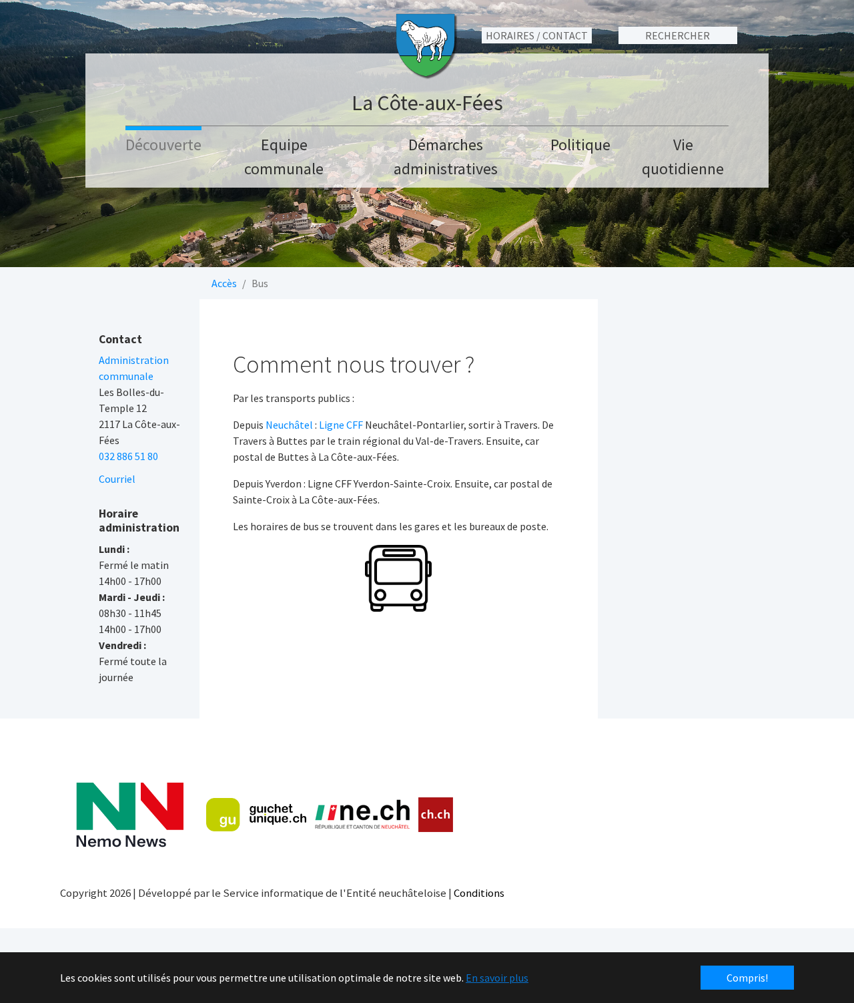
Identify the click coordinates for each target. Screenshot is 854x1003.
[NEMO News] (129, 815)
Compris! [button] (747, 977)
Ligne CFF (341, 424)
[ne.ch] (362, 815)
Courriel (117, 478)
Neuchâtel (289, 424)
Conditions (479, 892)
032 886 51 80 (128, 456)
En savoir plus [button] (497, 977)
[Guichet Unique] (256, 814)
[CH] (436, 815)
